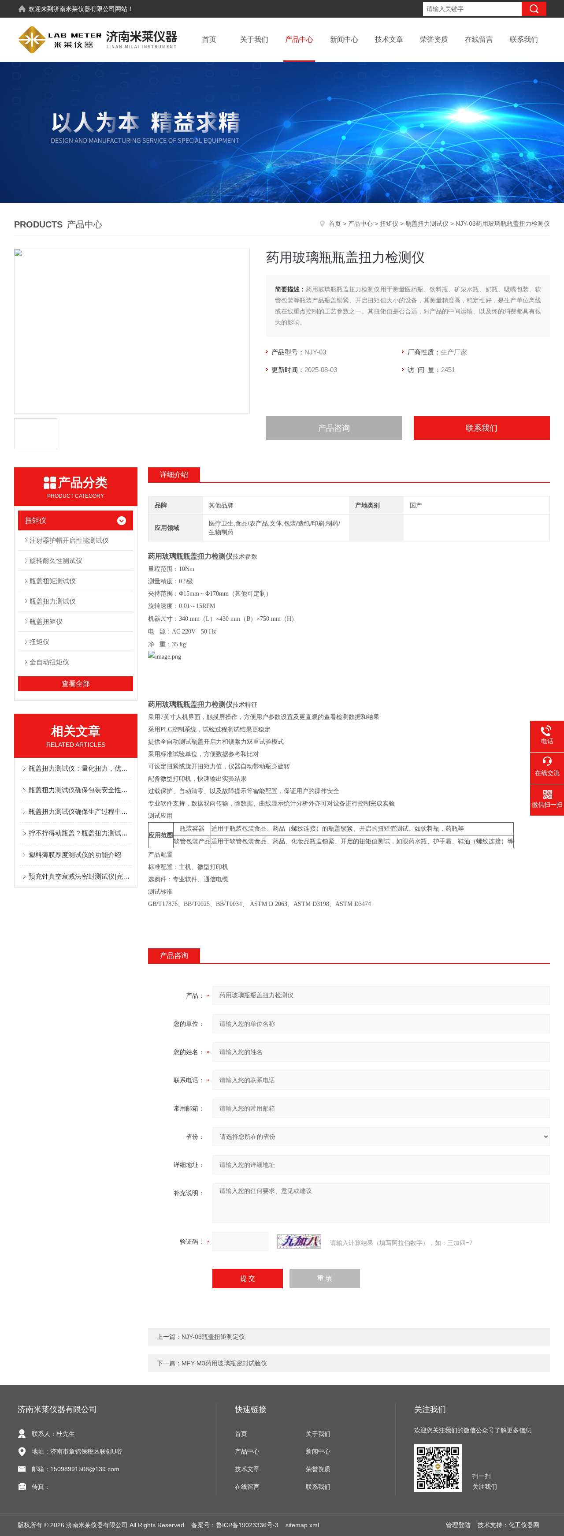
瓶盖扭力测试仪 (427, 223)
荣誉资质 (434, 39)
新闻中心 (344, 39)
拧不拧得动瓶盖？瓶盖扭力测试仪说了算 (80, 833)
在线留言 (479, 39)
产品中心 (299, 39)
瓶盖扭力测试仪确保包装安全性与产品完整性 (80, 790)
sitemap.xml (302, 1525)
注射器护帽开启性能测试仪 (69, 540)
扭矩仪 (389, 223)
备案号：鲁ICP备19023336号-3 (234, 1525)
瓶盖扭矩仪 (46, 621)
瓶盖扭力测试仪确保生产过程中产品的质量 (80, 811)
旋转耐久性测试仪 (56, 560)
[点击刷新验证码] (299, 1241)
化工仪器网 (523, 1525)
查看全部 (76, 683)
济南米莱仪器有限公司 (84, 8)
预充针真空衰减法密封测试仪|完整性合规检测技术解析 (80, 876)
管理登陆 (458, 1525)
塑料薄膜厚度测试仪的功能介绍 (75, 854)
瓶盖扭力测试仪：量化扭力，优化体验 (80, 768)
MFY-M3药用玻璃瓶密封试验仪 (224, 1363)
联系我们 (524, 39)
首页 (209, 39)
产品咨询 (334, 428)
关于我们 (254, 39)
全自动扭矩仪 (49, 662)
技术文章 (389, 39)
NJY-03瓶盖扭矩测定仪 (213, 1336)
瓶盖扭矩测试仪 (53, 581)
